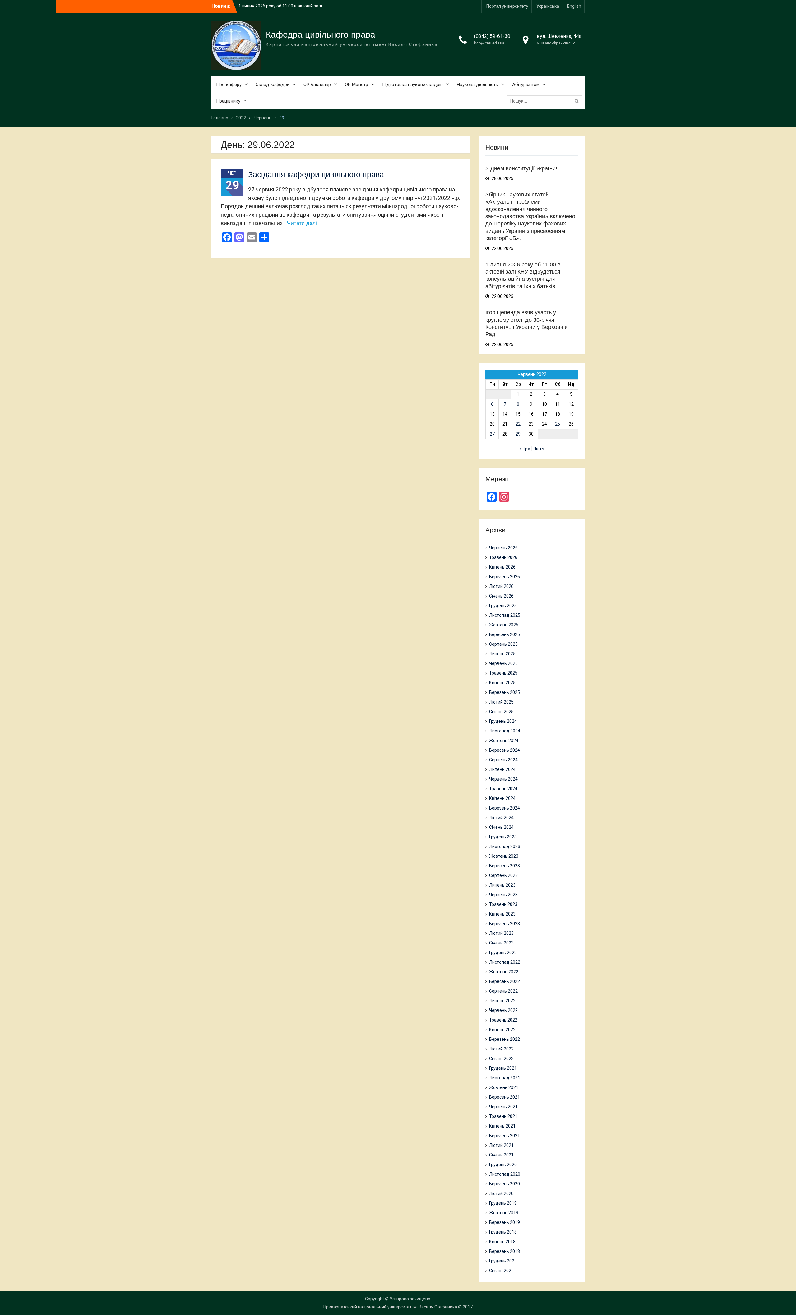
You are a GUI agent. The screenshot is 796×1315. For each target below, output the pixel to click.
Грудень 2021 (503, 1068)
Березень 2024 (504, 807)
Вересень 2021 (504, 1097)
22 (518, 424)
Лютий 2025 (501, 701)
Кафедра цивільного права (320, 34)
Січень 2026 (501, 595)
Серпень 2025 (503, 644)
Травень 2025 (503, 673)
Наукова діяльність (477, 84)
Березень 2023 (504, 923)
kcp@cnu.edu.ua (489, 43)
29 (518, 433)
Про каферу (229, 84)
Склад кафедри (272, 84)
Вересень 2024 (504, 750)
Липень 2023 (502, 885)
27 (492, 433)
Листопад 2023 (504, 846)
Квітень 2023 (502, 913)
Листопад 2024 (504, 730)
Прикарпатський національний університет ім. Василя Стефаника (390, 1306)
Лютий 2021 (501, 1145)
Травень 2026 (503, 557)
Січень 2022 (501, 1058)
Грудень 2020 (503, 1164)
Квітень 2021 (502, 1126)
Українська (547, 6)
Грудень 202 (501, 1260)
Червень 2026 (503, 547)
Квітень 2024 (502, 798)
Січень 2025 (501, 711)
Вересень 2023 (504, 865)
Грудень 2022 (503, 952)
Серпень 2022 (503, 991)
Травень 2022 (503, 1019)
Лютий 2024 (501, 817)
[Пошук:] (546, 101)
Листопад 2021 (504, 1077)
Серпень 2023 (503, 875)
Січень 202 (500, 1270)
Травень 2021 (503, 1116)
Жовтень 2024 (503, 740)
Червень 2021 (503, 1106)
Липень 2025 (502, 653)
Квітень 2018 (502, 1241)
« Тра (525, 448)
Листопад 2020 (504, 1174)
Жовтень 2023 (503, 856)
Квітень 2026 (502, 567)
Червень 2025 (503, 663)
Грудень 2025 (503, 605)
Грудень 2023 (503, 836)
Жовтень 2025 (503, 624)
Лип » (538, 448)
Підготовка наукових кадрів (412, 84)
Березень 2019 (504, 1222)
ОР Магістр (356, 84)
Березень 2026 (504, 576)
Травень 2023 (503, 904)
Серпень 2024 (503, 759)
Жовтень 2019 (503, 1212)
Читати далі (302, 223)
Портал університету (507, 6)
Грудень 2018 (503, 1232)
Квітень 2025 (502, 682)
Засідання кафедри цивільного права (316, 174)
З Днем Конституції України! (267, 5)
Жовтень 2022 (503, 971)
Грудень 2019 (503, 1203)
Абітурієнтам (525, 84)
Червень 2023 (503, 894)
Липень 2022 (502, 1000)
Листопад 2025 (504, 615)
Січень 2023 (501, 942)
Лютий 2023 (501, 933)
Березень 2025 (504, 692)
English (574, 6)
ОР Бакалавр (317, 84)
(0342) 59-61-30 (492, 36)
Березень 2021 (504, 1135)
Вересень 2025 (504, 634)
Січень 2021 (501, 1154)
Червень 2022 (503, 1010)
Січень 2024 (501, 827)
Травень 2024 (503, 788)
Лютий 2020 (501, 1193)
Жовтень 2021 (503, 1087)
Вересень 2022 (504, 981)
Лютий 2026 (501, 586)
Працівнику (228, 101)
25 (557, 424)
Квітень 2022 (502, 1029)
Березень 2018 (504, 1251)
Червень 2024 (503, 779)
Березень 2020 (504, 1183)
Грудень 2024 (503, 721)
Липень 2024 (502, 769)
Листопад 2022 (504, 962)
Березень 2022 (504, 1039)
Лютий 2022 (501, 1048)
